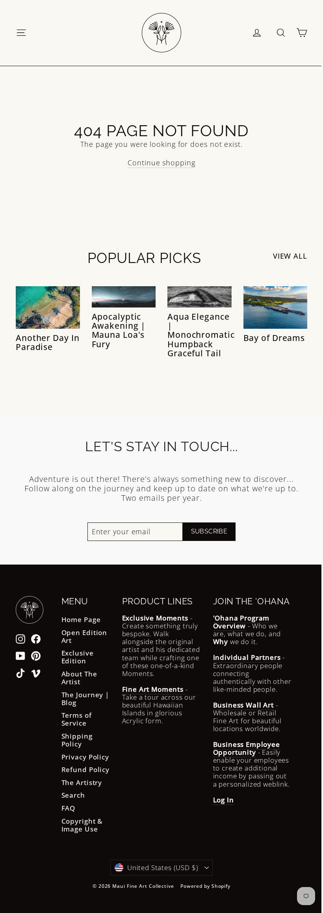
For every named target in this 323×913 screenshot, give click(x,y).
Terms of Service (76, 719)
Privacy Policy (85, 756)
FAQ (68, 808)
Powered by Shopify (205, 886)
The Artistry (81, 782)
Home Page (81, 619)
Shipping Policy (77, 740)
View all (290, 256)
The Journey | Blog (85, 698)
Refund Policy (85, 769)
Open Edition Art (84, 636)
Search (73, 795)
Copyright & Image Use (82, 825)
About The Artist (79, 677)
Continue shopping (161, 162)
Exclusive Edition (77, 656)
